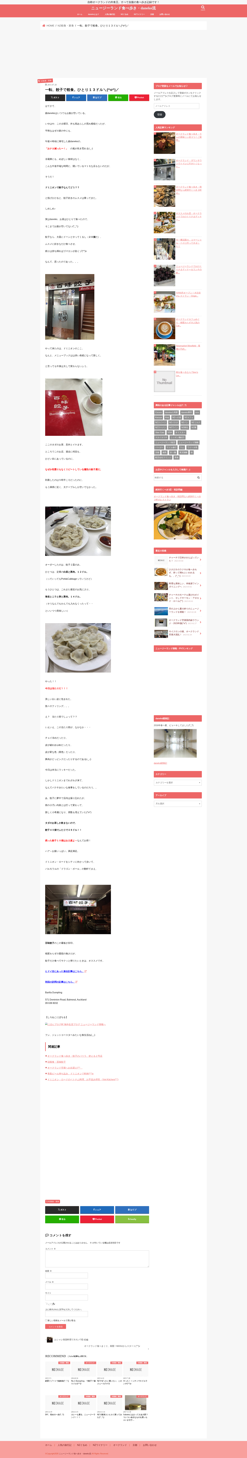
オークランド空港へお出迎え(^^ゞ (64, 1067)
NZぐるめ (124, 14)
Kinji (167, 417)
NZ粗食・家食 (53, 1202)
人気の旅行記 (110, 14)
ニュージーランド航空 (165, 442)
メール (49, 1282)
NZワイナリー (139, 14)
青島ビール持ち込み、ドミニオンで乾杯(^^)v (70, 1073)
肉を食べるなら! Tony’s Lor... (187, 374)
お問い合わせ (165, 14)
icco (197, 412)
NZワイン (173, 427)
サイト (48, 1293)
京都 (152, 14)
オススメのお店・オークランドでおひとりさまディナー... (189, 216)
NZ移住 (184, 427)
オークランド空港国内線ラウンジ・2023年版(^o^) (184, 621)
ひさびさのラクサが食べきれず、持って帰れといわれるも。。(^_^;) (183, 572)
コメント (50, 1249)
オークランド (120, 1445)
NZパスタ (173, 422)
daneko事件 (186, 412)
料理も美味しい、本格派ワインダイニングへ (184, 585)
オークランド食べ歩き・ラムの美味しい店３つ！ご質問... (189, 137)
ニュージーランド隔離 (189, 442)
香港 (177, 457)
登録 (159, 114)
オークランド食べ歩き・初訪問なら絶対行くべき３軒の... (189, 190)
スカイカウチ (161, 437)
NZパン (184, 422)
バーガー (159, 447)
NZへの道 (176, 417)
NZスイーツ (160, 422)
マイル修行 (172, 447)
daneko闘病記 (160, 763)
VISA (170, 432)
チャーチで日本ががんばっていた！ (184, 559)
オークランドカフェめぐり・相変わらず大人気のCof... (188, 322)
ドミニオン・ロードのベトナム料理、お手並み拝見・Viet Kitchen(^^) (82, 1079)
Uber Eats (159, 432)
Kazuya (158, 417)
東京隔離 (183, 452)
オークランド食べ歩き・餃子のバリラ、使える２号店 (74, 1056)
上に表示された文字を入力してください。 (64, 1309)
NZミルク (196, 422)
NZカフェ (189, 417)
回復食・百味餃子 (56, 1062)
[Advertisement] (123, 54)
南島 (165, 452)
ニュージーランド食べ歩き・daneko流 (123, 8)
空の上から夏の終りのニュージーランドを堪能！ (184, 610)
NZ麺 (194, 427)
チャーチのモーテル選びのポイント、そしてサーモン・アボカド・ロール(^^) (184, 598)
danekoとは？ (93, 14)
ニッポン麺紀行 (178, 437)
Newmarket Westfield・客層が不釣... (188, 347)
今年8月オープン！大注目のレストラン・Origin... (188, 294)
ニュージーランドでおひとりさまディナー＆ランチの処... (189, 269)
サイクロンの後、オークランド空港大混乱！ (184, 633)
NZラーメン (160, 427)
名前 (48, 1271)
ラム (182, 447)
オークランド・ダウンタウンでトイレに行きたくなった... (189, 163)
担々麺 (173, 452)
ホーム (79, 14)
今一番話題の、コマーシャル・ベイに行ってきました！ (189, 243)
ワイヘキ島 (192, 447)
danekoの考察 (171, 412)
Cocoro (158, 412)
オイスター (180, 432)
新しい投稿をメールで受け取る (62, 1320)
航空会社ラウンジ (163, 457)
